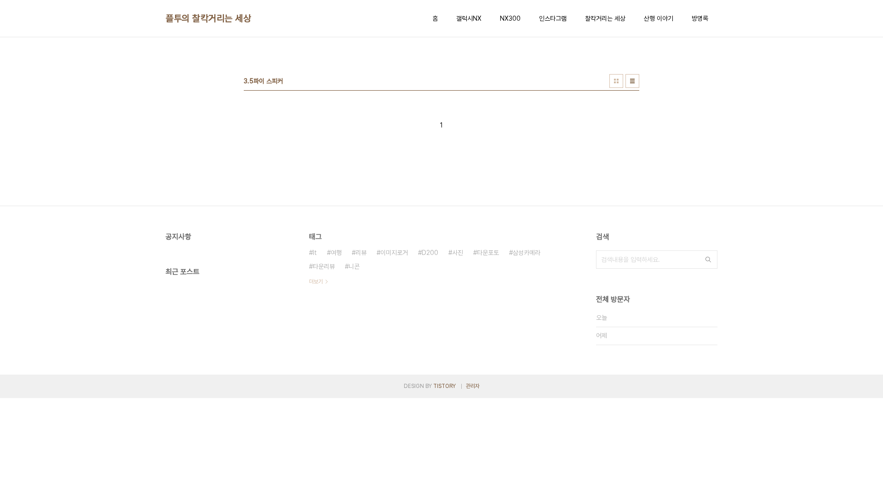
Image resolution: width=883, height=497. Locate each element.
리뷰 (361, 252)
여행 (336, 252)
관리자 (473, 386)
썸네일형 (616, 81)
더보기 (316, 281)
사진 (457, 252)
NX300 (510, 18)
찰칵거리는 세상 (605, 18)
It (315, 252)
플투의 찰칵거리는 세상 (208, 18)
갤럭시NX (469, 18)
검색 (708, 259)
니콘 (354, 266)
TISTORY (444, 386)
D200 (430, 252)
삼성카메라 (526, 252)
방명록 (700, 18)
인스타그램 (553, 18)
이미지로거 (394, 252)
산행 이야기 (658, 18)
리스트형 (632, 81)
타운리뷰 (324, 266)
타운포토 (488, 252)
